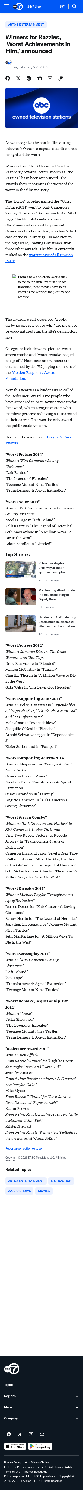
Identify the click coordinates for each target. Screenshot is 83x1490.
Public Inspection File (17, 1476)
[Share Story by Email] (50, 78)
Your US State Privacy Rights (55, 1467)
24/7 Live (34, 6)
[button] (6, 6)
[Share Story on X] (18, 78)
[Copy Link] (61, 78)
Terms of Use (12, 1471)
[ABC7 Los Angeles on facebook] (8, 1434)
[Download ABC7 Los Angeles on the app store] (15, 1446)
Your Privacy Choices (37, 1462)
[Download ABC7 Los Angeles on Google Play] (40, 1446)
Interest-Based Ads (35, 1471)
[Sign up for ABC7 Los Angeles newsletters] (42, 1434)
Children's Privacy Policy (19, 1467)
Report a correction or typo (23, 1148)
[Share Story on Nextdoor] (39, 78)
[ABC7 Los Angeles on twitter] (19, 1434)
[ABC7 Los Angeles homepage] (18, 6)
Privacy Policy (12, 1462)
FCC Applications (44, 1476)
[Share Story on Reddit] (29, 78)
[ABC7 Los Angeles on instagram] (31, 1434)
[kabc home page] (11, 1368)
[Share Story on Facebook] (8, 78)
